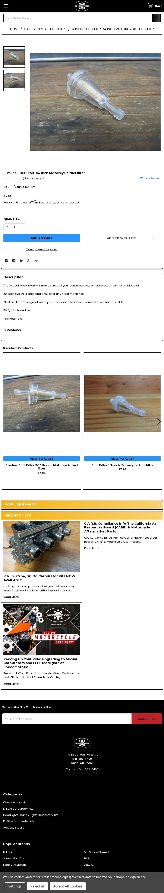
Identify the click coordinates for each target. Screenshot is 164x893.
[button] (121, 238)
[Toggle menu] (6, 6)
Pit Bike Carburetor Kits (18, 821)
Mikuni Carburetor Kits (18, 809)
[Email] (14, 260)
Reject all (37, 886)
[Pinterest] (36, 260)
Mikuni (7, 852)
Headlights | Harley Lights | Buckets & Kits (30, 815)
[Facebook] (6, 260)
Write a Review (150, 178)
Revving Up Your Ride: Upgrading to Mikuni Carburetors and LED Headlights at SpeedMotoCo (40, 663)
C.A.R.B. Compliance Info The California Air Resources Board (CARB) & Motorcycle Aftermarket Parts (120, 527)
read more (11, 597)
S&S (86, 858)
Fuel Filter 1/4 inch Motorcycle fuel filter (123, 465)
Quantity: (11, 219)
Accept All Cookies (67, 886)
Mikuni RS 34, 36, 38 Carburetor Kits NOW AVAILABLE (39, 578)
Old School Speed (96, 852)
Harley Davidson (14, 865)
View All (88, 865)
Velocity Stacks (13, 828)
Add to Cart (41, 459)
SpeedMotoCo (13, 858)
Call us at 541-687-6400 (82, 769)
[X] (28, 260)
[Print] (21, 260)
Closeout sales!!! (14, 802)
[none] (95, 102)
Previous (5, 421)
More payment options (41, 249)
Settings (15, 886)
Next (158, 421)
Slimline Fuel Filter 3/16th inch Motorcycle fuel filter (42, 466)
